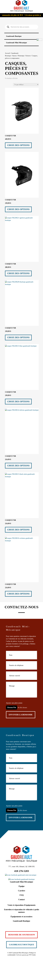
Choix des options (18, 145)
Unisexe (28, 56)
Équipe (21, 886)
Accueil (7, 53)
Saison (14, 56)
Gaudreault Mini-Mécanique (21, 882)
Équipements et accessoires (21, 917)
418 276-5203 (21, 870)
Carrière (21, 891)
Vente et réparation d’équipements (21, 905)
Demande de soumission (21, 935)
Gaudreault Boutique (21, 921)
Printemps (21, 56)
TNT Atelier (32, 955)
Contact (21, 899)
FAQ (22, 895)
